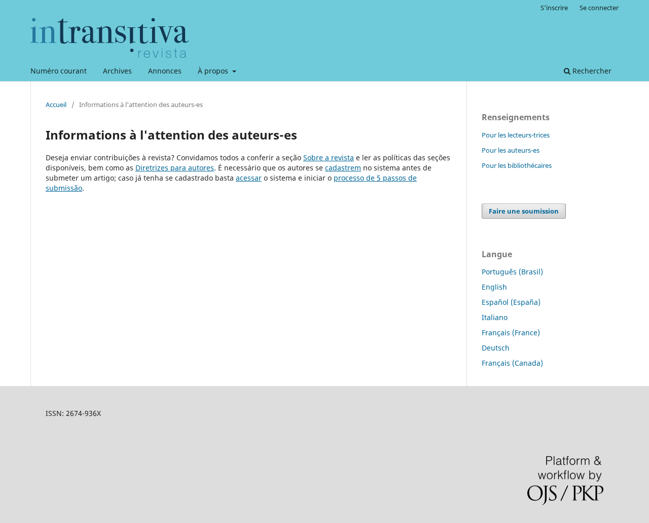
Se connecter (599, 7)
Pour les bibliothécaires (517, 165)
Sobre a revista (328, 157)
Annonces (165, 71)
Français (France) (511, 332)
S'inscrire (554, 7)
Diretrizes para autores (174, 167)
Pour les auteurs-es (510, 150)
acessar (249, 178)
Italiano (495, 317)
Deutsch (496, 348)
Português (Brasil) (512, 271)
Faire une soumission (524, 211)
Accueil (56, 104)
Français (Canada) (512, 363)
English (494, 287)
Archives (117, 71)
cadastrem (343, 167)
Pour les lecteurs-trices (516, 135)
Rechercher (590, 71)
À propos (214, 71)
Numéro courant (58, 71)
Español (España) (511, 302)
